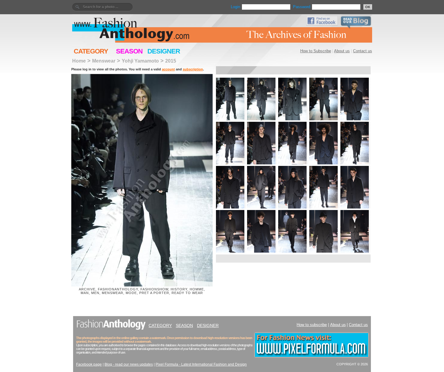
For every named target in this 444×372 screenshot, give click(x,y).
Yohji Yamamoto (140, 60)
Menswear (103, 60)
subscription (193, 69)
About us (342, 51)
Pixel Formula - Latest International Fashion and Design (201, 364)
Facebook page (89, 364)
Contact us (362, 51)
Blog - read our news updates (129, 364)
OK (367, 7)
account (168, 69)
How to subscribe (312, 324)
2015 (170, 60)
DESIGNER (163, 51)
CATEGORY (91, 51)
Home (79, 60)
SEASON (129, 51)
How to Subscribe (315, 51)
